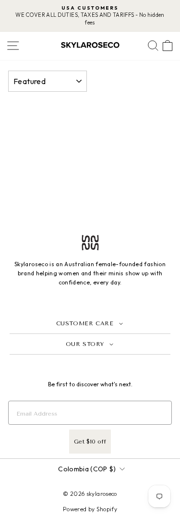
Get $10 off (90, 441)
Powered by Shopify (90, 509)
